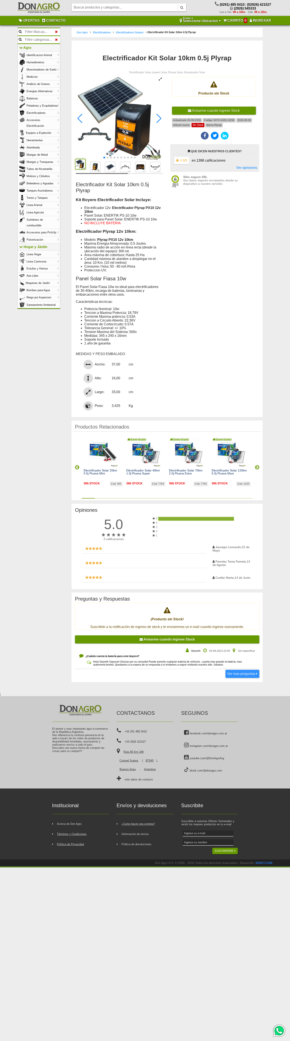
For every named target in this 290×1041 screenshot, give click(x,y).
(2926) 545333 (244, 8)
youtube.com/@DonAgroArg (206, 758)
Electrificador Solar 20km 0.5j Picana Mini (100, 472)
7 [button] (167, 498)
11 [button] (219, 498)
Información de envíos (135, 834)
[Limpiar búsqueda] (56, 32)
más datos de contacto (139, 779)
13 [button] (245, 498)
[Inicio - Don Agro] (39, 8)
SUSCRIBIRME (224, 850)
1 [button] (88, 498)
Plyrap (218, 125)
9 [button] (193, 498)
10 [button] (206, 498)
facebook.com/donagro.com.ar (208, 733)
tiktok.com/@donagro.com (205, 770)
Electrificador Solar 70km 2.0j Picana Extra (186, 472)
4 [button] (127, 498)
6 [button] (153, 498)
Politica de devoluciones (136, 844)
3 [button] (114, 498)
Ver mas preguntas (241, 674)
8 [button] (180, 498)
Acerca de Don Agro (69, 823)
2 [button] (101, 498)
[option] (103, 465)
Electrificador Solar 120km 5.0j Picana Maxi (229, 472)
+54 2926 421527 (135, 741)
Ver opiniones (246, 167)
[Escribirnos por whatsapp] (279, 1031)
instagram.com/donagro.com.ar (208, 746)
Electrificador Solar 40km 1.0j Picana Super (143, 472)
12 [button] (232, 498)
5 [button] (140, 498)
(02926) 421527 (259, 4)
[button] (80, 118)
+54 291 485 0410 (136, 731)
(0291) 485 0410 (232, 4)
